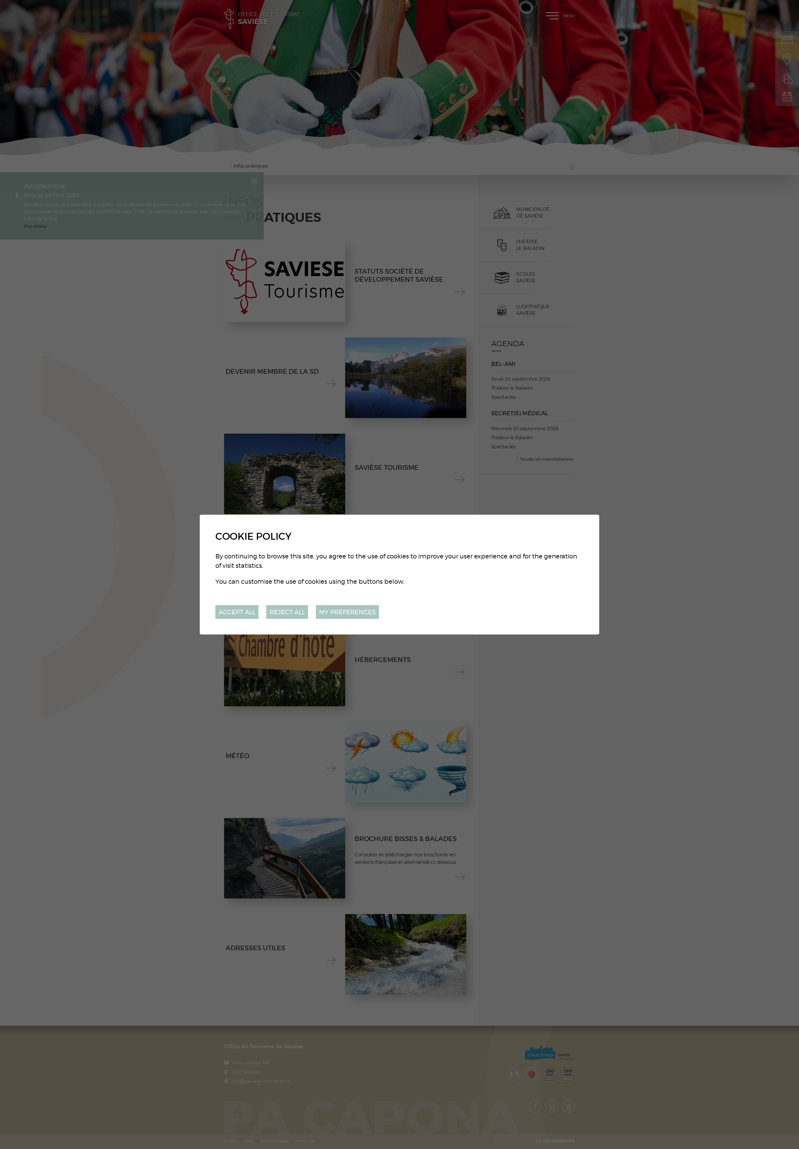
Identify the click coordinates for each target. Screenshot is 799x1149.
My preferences (347, 612)
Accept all (236, 612)
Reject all (287, 612)
